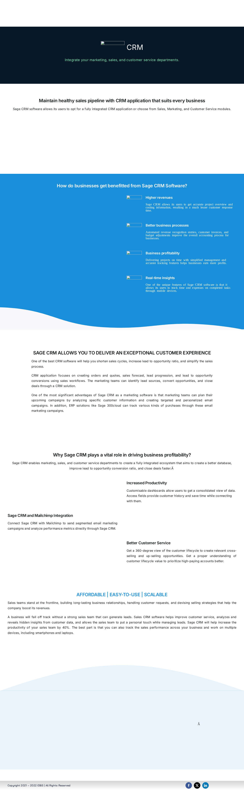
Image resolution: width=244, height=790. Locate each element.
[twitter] (197, 785)
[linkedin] (205, 785)
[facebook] (188, 785)
